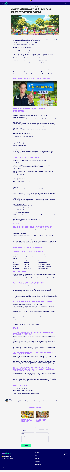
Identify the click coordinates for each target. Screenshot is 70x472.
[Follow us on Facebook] (64, 454)
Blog (36, 455)
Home (5, 6)
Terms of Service (38, 464)
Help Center (37, 458)
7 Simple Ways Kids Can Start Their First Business (22, 388)
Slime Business (16, 42)
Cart (66, 3)
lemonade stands (45, 241)
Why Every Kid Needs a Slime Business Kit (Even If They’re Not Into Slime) (26, 393)
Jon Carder (10, 400)
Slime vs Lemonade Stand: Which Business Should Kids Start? (24, 390)
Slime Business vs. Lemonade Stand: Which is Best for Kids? (27, 420)
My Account (37, 452)
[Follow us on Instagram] (67, 454)
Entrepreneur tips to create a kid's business (12, 6)
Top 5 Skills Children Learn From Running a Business (41, 420)
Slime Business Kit (21, 219)
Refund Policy (37, 461)
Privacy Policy (41, 429)
